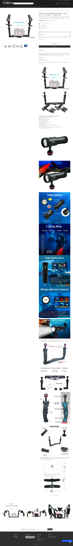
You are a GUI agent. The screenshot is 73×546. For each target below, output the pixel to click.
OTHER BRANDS (24, 6)
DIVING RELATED (16, 6)
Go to (11, 508)
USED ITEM (31, 6)
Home (4, 6)
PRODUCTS (9, 6)
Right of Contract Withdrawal (67, 540)
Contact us (38, 536)
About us (38, 537)
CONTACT (40, 6)
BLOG (36, 6)
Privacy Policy (39, 540)
